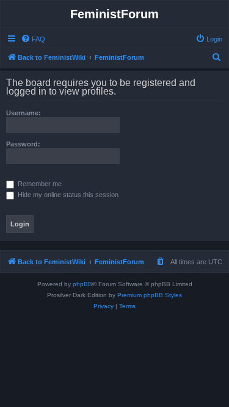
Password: (23, 144)
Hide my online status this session (67, 194)
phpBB (82, 284)
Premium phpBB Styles (149, 295)
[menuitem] (33, 39)
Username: (23, 113)
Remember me (39, 183)
